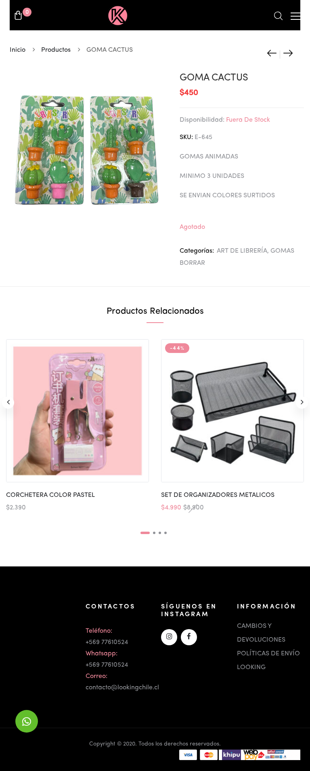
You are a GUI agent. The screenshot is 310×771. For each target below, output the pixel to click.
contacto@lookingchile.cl (122, 687)
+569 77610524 (107, 642)
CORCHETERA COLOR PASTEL (50, 495)
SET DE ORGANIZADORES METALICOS (217, 495)
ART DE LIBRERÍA (242, 251)
